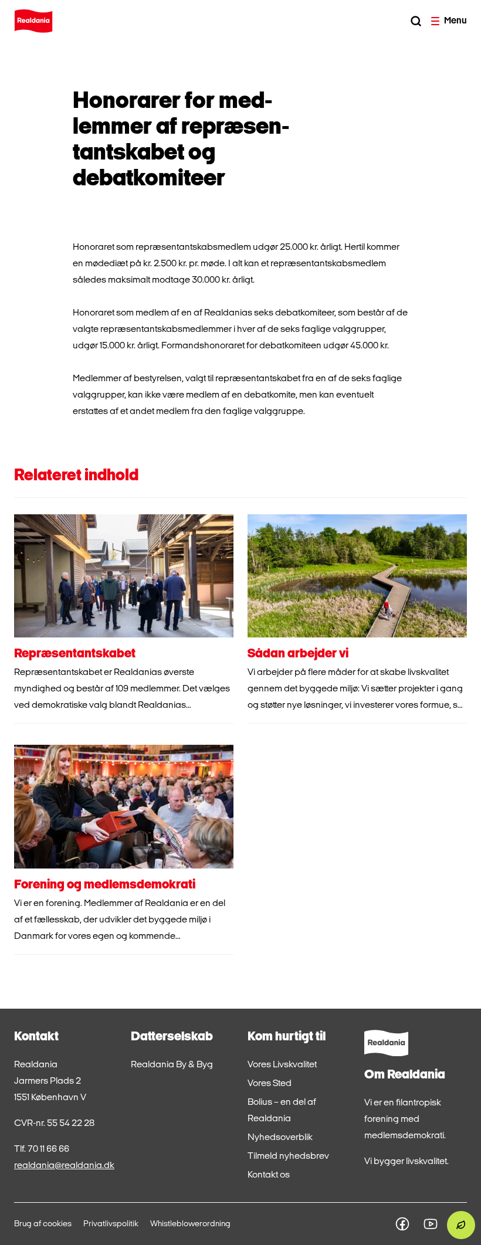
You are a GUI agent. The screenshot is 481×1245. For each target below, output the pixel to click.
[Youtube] (430, 1224)
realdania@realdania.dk (64, 1166)
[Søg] (416, 21)
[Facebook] (402, 1224)
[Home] (33, 21)
